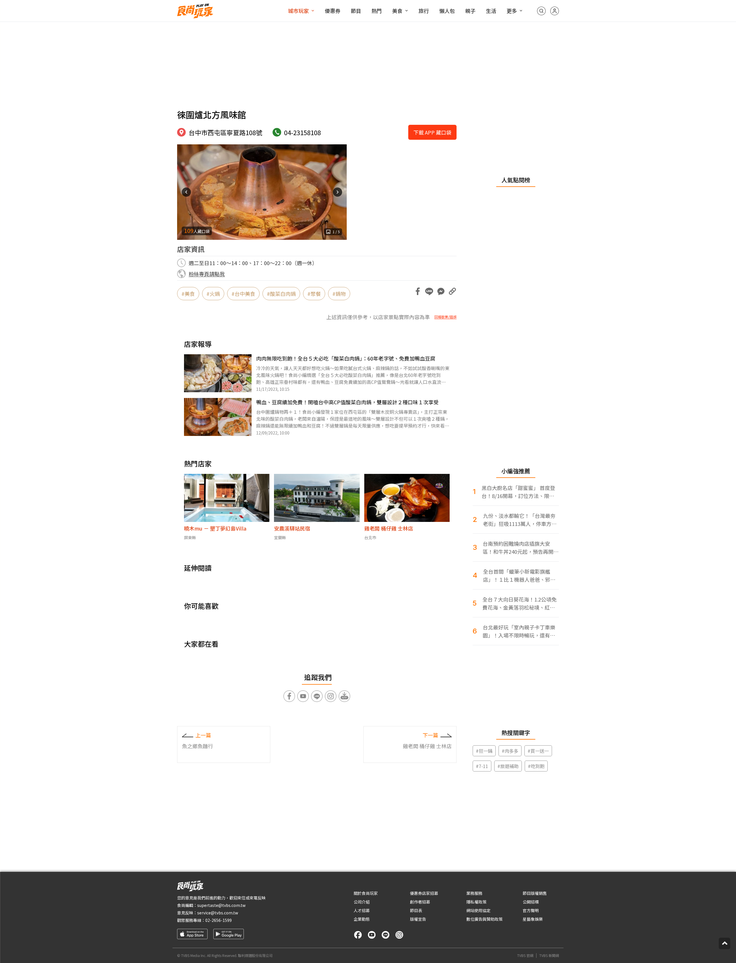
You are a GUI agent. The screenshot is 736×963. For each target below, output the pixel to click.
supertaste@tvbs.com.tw (221, 905)
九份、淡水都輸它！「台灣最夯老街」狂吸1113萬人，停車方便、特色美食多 (519, 520)
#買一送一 (538, 750)
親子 (470, 10)
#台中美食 (243, 293)
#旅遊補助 (508, 766)
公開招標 (531, 902)
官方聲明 (531, 910)
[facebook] (358, 935)
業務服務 (474, 893)
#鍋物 (339, 293)
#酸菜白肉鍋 (281, 293)
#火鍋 (213, 293)
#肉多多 (510, 750)
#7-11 (482, 766)
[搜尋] (541, 11)
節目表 (416, 910)
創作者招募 (420, 902)
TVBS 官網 (525, 955)
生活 (491, 10)
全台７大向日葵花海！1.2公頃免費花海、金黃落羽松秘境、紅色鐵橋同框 (519, 603)
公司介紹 (362, 902)
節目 (356, 10)
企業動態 (362, 919)
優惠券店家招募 (424, 893)
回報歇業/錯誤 (445, 317)
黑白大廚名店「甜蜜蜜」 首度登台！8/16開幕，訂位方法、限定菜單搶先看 (518, 492)
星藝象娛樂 (533, 919)
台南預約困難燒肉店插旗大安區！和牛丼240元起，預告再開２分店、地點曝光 (521, 548)
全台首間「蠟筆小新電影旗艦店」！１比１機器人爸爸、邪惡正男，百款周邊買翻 (519, 575)
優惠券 (332, 10)
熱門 (376, 10)
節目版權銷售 (535, 893)
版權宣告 (418, 919)
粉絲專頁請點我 (207, 273)
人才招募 (362, 910)
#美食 (188, 293)
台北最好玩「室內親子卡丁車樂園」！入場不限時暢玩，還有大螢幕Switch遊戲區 (519, 631)
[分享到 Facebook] (417, 291)
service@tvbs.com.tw (217, 913)
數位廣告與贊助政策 (484, 919)
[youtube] (371, 935)
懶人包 (447, 10)
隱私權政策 (476, 902)
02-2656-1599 (218, 920)
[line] (385, 935)
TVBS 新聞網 (549, 955)
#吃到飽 (536, 766)
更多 (512, 10)
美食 (397, 10)
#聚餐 (314, 293)
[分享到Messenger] (440, 291)
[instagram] (399, 935)
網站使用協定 (478, 910)
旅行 (424, 10)
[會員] (554, 11)
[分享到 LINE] (429, 291)
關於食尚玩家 (366, 893)
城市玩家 (298, 10)
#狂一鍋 (484, 750)
